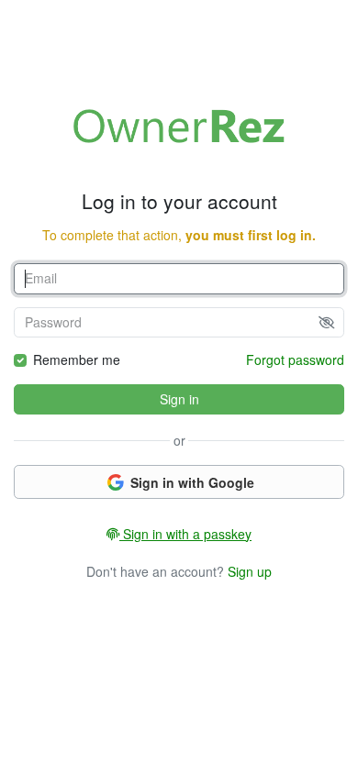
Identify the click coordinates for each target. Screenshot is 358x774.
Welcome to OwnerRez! (179, 125)
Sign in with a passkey (185, 534)
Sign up (250, 571)
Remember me (76, 359)
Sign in (179, 399)
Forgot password (295, 359)
